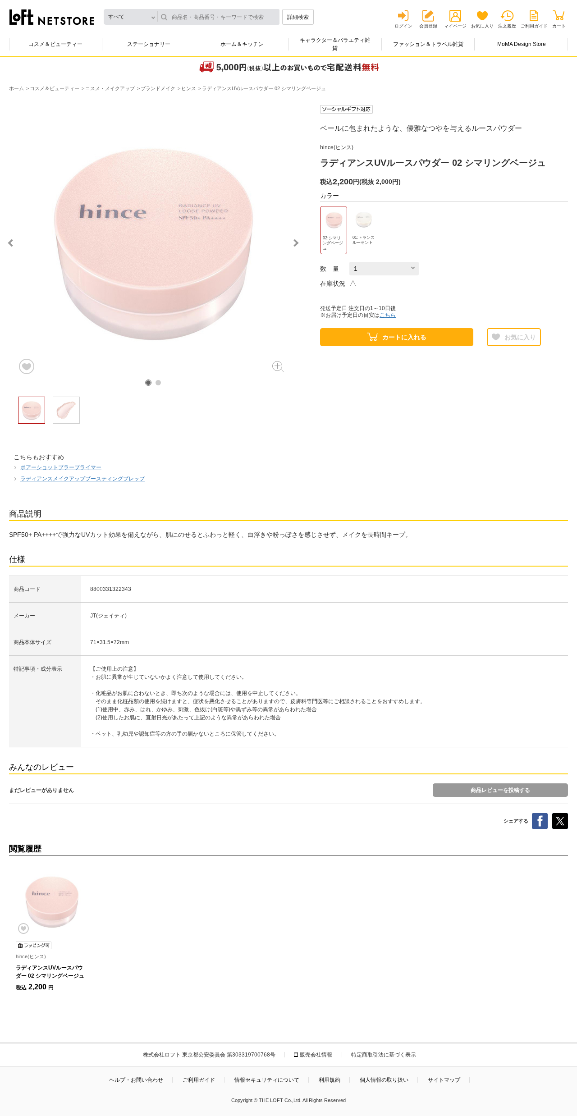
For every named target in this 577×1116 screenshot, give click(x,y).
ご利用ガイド (534, 25)
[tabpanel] (153, 240)
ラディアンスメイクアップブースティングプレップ (82, 478)
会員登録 (428, 25)
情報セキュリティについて (266, 1080)
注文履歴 (507, 25)
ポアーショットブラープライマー (60, 467)
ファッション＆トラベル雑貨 (428, 44)
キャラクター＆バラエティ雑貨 (335, 44)
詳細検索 (298, 17)
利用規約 (329, 1080)
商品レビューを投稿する (500, 790)
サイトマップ (444, 1080)
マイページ (455, 25)
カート (559, 25)
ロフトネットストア (52, 17)
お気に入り (482, 25)
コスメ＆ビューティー (55, 44)
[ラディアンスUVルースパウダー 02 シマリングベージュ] (52, 901)
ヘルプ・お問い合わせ (136, 1080)
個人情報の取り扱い (384, 1080)
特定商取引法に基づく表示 (383, 1054)
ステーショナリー (148, 44)
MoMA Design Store (521, 44)
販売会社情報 (316, 1054)
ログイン (403, 25)
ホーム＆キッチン (242, 44)
